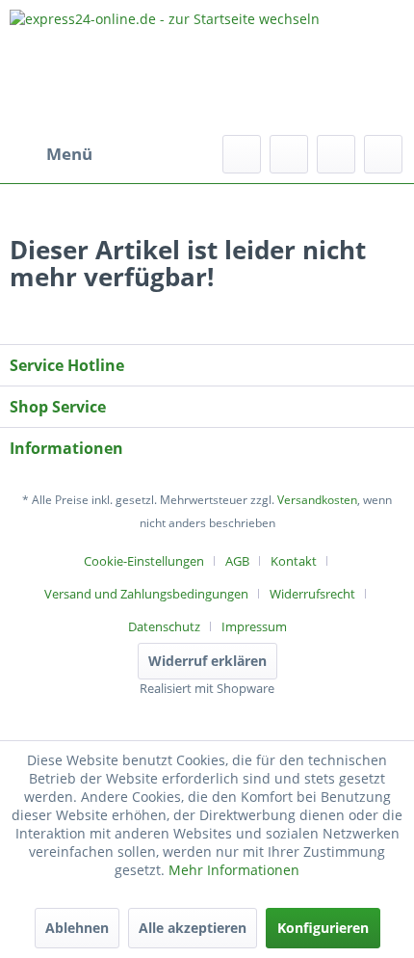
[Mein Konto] (336, 154)
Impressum (254, 626)
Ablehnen (77, 927)
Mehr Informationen (233, 870)
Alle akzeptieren (192, 927)
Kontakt (294, 561)
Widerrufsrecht (312, 593)
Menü (69, 154)
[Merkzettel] (289, 154)
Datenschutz (164, 626)
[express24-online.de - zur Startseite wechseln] (207, 67)
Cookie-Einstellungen (144, 561)
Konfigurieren (323, 927)
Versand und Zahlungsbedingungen (146, 593)
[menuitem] (51, 154)
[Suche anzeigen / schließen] (241, 154)
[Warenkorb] (383, 154)
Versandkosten (317, 500)
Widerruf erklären (207, 661)
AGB (237, 561)
